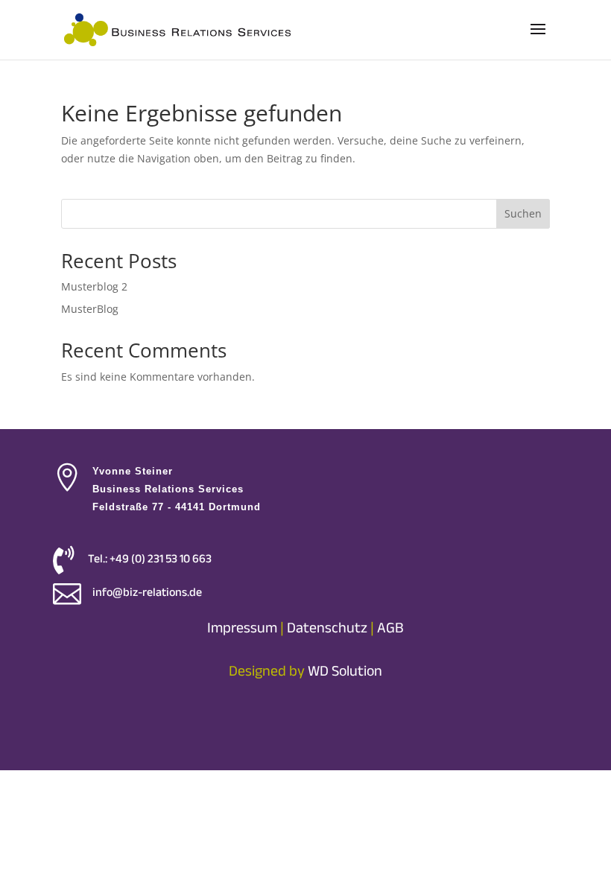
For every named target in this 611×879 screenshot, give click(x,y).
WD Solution (345, 671)
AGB (390, 627)
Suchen (523, 213)
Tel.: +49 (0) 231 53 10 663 (150, 559)
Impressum (242, 627)
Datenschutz (327, 627)
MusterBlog (89, 309)
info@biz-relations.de (147, 592)
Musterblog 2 (94, 286)
